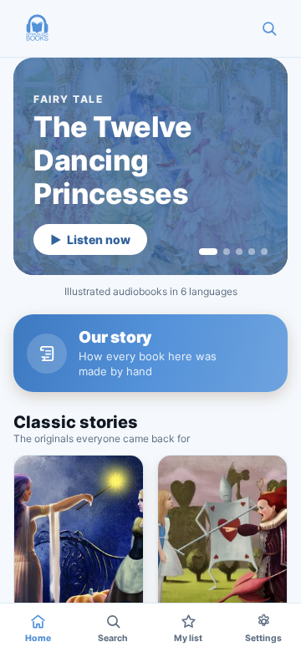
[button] (36, 28)
